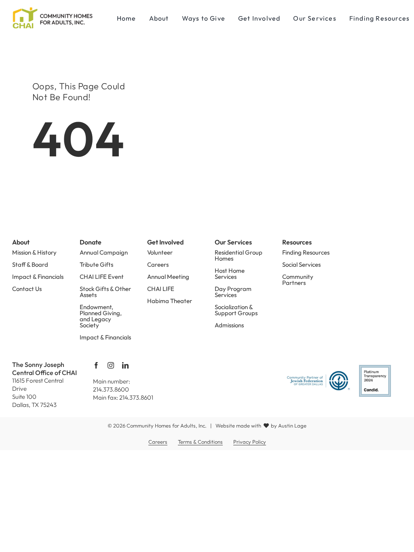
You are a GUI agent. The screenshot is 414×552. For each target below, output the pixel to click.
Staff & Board (30, 264)
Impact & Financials (37, 276)
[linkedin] (125, 365)
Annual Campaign (104, 252)
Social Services (301, 264)
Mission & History (34, 252)
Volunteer (160, 252)
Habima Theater (169, 301)
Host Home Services (230, 273)
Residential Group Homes (238, 255)
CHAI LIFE (160, 289)
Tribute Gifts (96, 264)
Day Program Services (233, 292)
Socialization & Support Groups (236, 310)
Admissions (229, 325)
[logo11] (52, 8)
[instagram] (111, 365)
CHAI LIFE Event (102, 276)
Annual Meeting (168, 276)
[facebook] (96, 365)
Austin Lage (292, 425)
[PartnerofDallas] (318, 373)
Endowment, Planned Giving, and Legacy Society (101, 316)
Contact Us (27, 289)
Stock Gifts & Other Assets (105, 292)
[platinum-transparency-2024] (375, 368)
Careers (158, 264)
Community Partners (297, 280)
